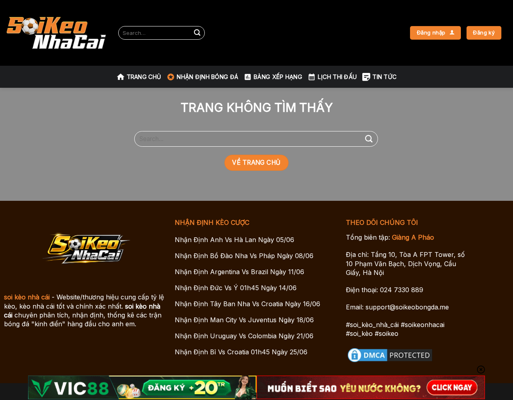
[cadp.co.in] (56, 33)
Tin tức (384, 76)
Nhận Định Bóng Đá (207, 76)
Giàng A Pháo (413, 237)
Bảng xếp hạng (278, 76)
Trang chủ (144, 76)
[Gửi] (197, 33)
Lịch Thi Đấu (337, 76)
